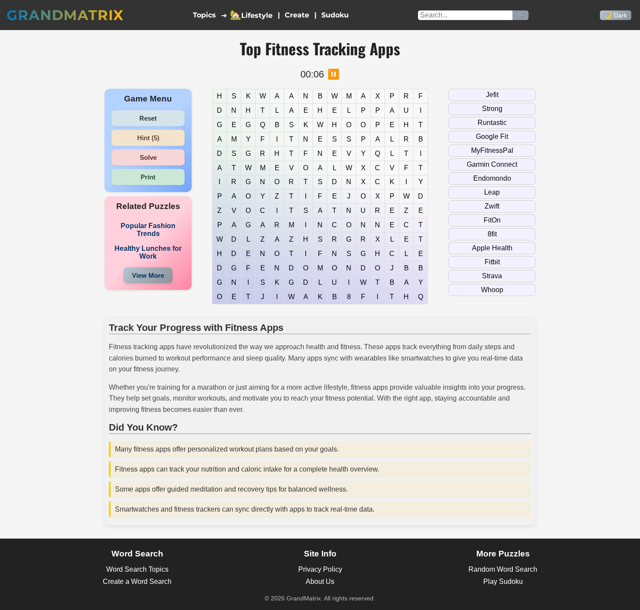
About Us (320, 581)
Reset (148, 118)
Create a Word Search (137, 581)
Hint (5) (148, 138)
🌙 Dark (615, 15)
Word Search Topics (137, 569)
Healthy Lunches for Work (148, 252)
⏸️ (333, 74)
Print (148, 177)
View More (148, 275)
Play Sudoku (503, 581)
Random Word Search (502, 569)
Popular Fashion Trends (148, 229)
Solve (148, 157)
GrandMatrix (65, 15)
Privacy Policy (320, 569)
